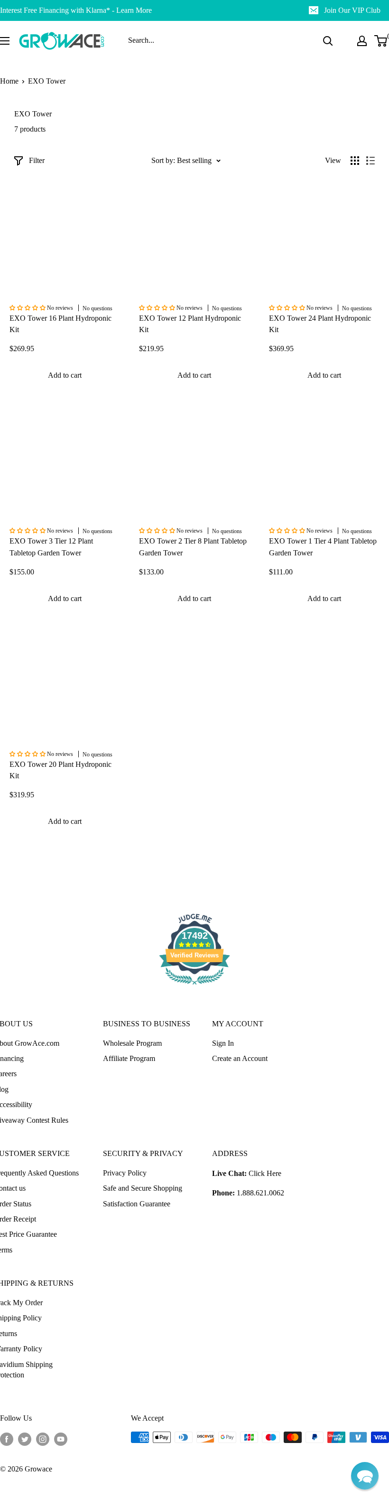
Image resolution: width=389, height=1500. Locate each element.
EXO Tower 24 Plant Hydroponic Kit (320, 324)
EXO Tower (46, 81)
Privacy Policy (125, 1173)
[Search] (328, 40)
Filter (37, 160)
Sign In (223, 1043)
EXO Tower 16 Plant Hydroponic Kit (60, 324)
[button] (365, 1476)
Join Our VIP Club (352, 10)
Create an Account (240, 1058)
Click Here (265, 1173)
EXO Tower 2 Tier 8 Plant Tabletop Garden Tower (193, 547)
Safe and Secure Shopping (142, 1188)
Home (9, 81)
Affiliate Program (129, 1058)
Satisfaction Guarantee (136, 1204)
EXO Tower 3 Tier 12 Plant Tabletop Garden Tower (51, 547)
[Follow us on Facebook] (6, 1439)
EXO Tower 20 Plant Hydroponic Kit (60, 770)
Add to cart (65, 375)
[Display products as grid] (355, 160)
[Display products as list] (370, 160)
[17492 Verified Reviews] (194, 986)
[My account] (362, 41)
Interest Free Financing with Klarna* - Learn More (76, 10)
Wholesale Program (132, 1043)
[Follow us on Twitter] (24, 1439)
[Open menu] (4, 41)
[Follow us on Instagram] (42, 1439)
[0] (381, 41)
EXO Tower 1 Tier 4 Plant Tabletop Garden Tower (323, 547)
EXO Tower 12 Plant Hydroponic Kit (190, 324)
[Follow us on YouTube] (60, 1439)
